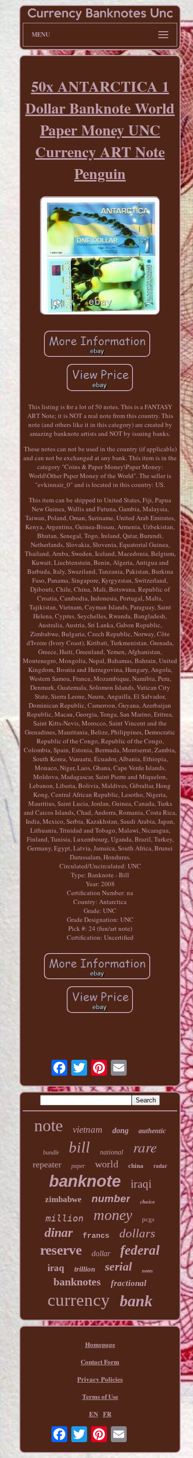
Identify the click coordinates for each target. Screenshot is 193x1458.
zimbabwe (63, 1199)
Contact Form (100, 1361)
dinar (59, 1232)
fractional (128, 1283)
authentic (152, 1131)
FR (107, 1413)
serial (118, 1266)
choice (147, 1202)
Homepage (100, 1344)
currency (79, 1300)
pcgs (148, 1219)
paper (78, 1165)
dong (120, 1130)
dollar (101, 1253)
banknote (85, 1181)
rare (145, 1146)
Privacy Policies (100, 1379)
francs (96, 1236)
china (136, 1165)
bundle (51, 1152)
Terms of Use (100, 1396)
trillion (84, 1269)
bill (79, 1147)
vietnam (87, 1129)
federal (140, 1250)
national (111, 1152)
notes (147, 1271)
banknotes (77, 1282)
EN (93, 1413)
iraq (56, 1268)
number (111, 1198)
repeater (47, 1164)
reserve (61, 1250)
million (65, 1218)
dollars (137, 1233)
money (113, 1215)
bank (136, 1301)
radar (160, 1166)
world (106, 1163)
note (48, 1125)
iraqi (141, 1184)
